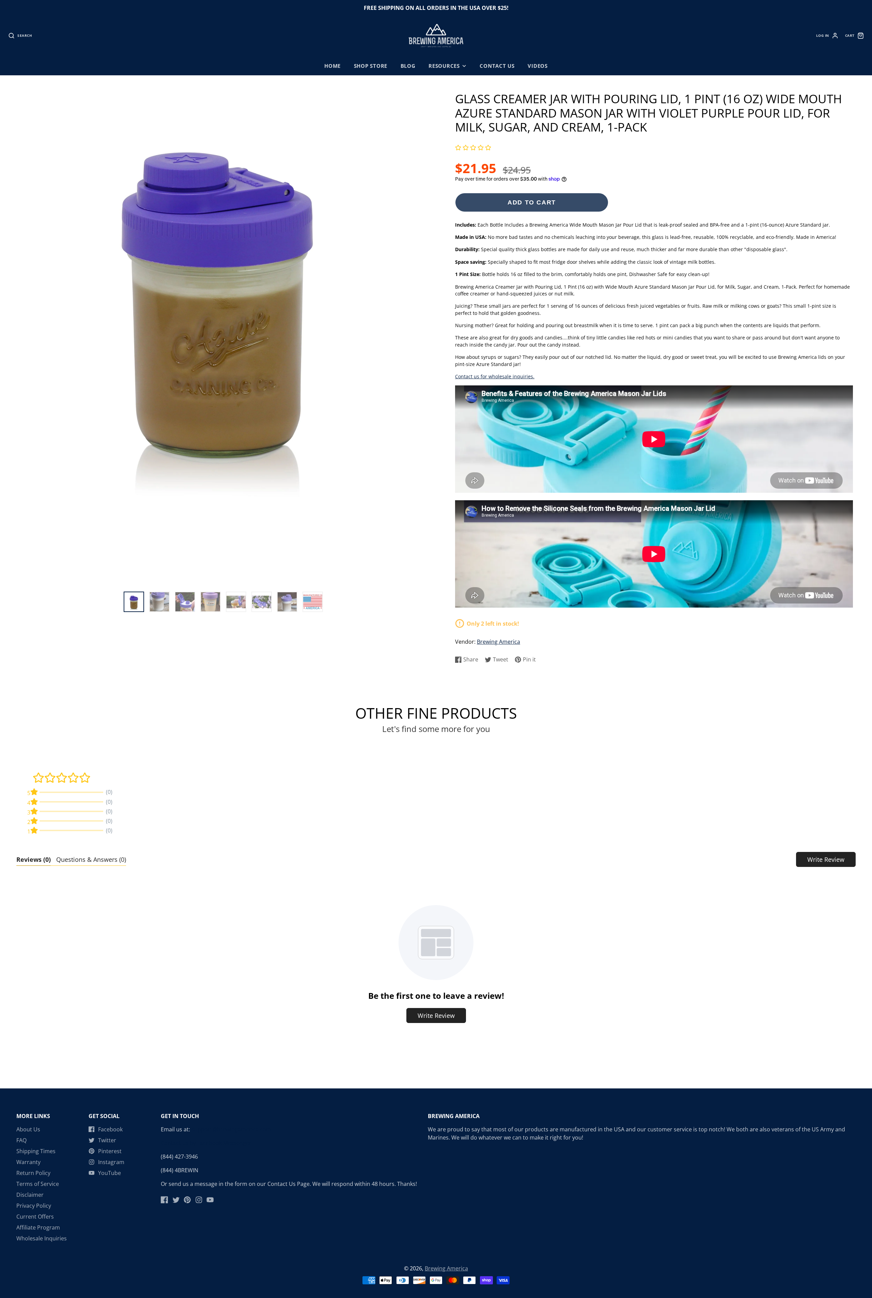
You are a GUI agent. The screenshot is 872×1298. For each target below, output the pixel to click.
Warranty (28, 1162)
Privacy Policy (33, 1205)
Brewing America (498, 641)
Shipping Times (36, 1151)
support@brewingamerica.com (231, 1129)
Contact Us (497, 66)
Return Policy (33, 1173)
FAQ (21, 1140)
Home (332, 66)
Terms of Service (37, 1184)
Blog (408, 66)
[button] (473, 148)
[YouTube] (210, 1200)
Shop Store (371, 66)
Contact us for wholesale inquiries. (494, 376)
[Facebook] (164, 1200)
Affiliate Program (38, 1227)
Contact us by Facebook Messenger (206, 1143)
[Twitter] (176, 1200)
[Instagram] (199, 1200)
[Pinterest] (187, 1200)
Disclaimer (30, 1194)
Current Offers (35, 1216)
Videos (538, 66)
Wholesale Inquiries (41, 1238)
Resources (444, 66)
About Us (28, 1129)
